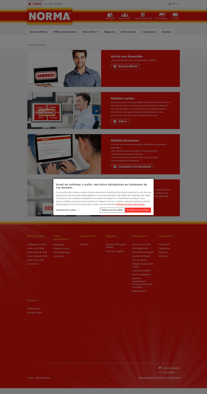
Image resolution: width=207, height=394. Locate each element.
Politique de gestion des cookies (130, 204)
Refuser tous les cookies (112, 210)
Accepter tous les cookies (138, 210)
